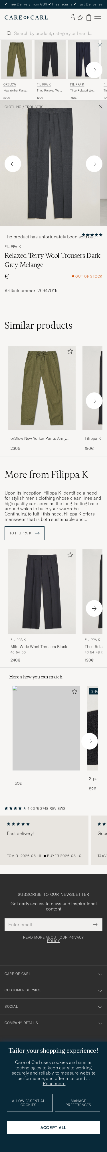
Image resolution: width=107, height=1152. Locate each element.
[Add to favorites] (69, 352)
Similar (38, 325)
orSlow (9, 84)
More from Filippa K (46, 474)
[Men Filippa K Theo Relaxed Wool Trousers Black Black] (50, 59)
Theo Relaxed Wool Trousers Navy (83, 91)
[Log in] (73, 17)
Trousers (34, 107)
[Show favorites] (80, 17)
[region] (53, 840)
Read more (54, 1083)
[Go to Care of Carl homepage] (26, 17)
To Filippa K (21, 533)
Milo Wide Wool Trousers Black (39, 646)
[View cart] (89, 17)
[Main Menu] (98, 17)
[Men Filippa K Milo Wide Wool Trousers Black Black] (42, 591)
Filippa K (44, 84)
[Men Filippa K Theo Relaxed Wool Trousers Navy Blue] (83, 59)
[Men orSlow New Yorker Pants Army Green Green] (16, 59)
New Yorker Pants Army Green (14, 91)
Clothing (13, 107)
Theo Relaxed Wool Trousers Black (49, 91)
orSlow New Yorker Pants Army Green (38, 438)
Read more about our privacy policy (53, 939)
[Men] (46, 728)
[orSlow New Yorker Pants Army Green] (42, 434)
